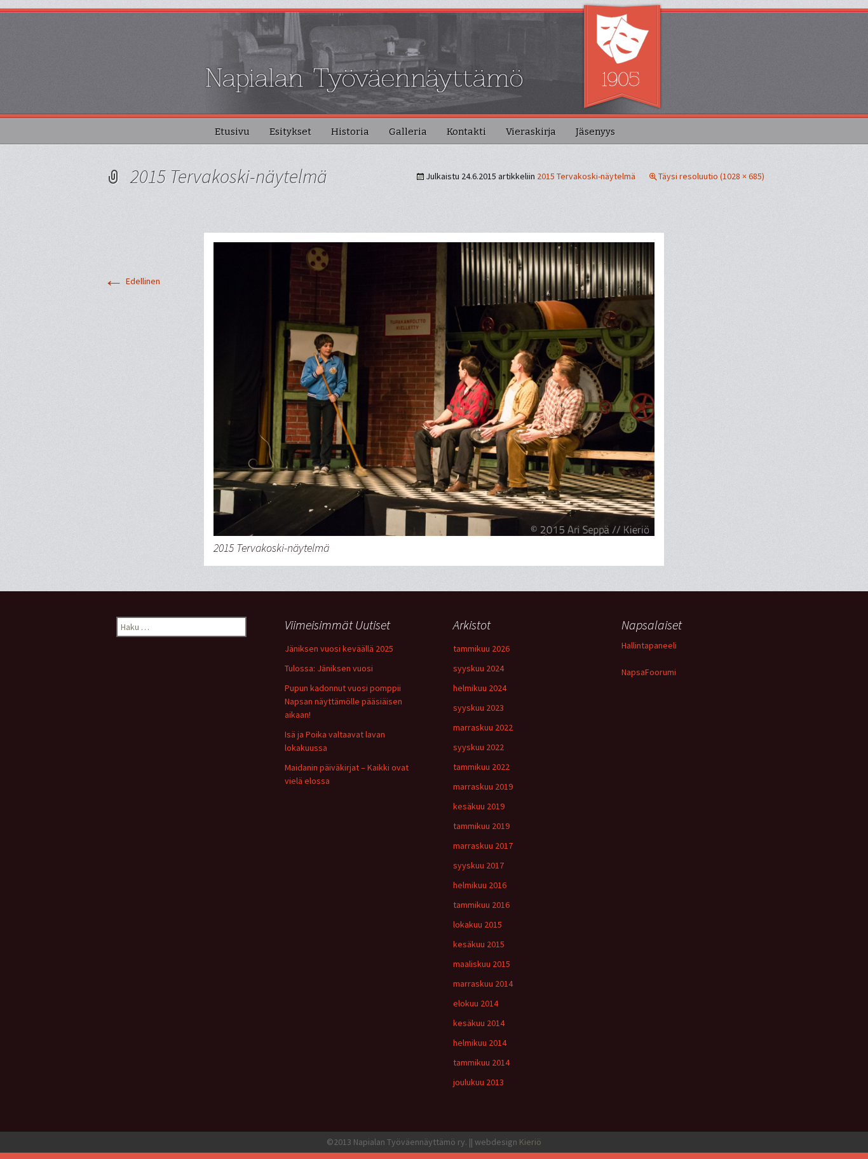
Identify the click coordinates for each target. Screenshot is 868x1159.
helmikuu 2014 (479, 1042)
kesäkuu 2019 (479, 806)
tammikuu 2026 (481, 648)
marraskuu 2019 (483, 786)
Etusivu (232, 131)
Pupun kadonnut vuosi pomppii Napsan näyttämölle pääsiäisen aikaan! (343, 701)
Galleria (408, 131)
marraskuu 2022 (483, 727)
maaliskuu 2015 (481, 964)
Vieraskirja (531, 131)
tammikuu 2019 (481, 826)
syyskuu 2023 (478, 707)
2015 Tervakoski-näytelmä (586, 176)
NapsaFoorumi (648, 672)
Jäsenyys (595, 131)
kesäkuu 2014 (479, 1023)
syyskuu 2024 (478, 668)
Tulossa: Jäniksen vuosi (329, 668)
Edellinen (132, 281)
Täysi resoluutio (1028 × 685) (711, 176)
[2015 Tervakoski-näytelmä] (434, 388)
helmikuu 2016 (479, 885)
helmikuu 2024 (479, 688)
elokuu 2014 (475, 1003)
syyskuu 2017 (478, 865)
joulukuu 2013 (478, 1082)
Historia (350, 131)
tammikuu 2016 (481, 904)
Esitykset (290, 131)
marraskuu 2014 (483, 983)
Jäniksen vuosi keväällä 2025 (339, 648)
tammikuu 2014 (481, 1062)
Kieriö (530, 1142)
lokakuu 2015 (477, 924)
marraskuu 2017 (483, 845)
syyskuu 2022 (478, 747)
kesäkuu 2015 (479, 944)
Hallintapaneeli (649, 645)
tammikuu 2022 (481, 766)
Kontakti (466, 131)
